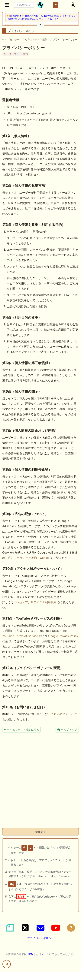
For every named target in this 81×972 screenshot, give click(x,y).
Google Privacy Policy (63, 636)
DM (31, 954)
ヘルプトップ (68, 729)
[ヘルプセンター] (71, 928)
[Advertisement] (40, 784)
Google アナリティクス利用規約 (36, 602)
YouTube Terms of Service (20, 636)
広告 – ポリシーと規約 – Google (29, 558)
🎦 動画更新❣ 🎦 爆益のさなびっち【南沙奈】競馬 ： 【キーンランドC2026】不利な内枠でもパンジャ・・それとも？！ (41, 17)
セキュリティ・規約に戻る (22, 729)
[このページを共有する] (6, 964)
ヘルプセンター (11, 39)
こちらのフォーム (62, 714)
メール (45, 954)
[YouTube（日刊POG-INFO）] (55, 927)
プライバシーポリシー (40, 938)
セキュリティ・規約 (36, 39)
